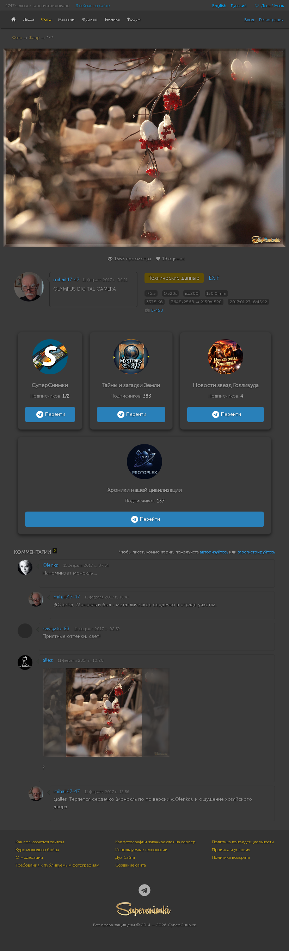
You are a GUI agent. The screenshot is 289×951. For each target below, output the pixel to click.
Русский (239, 5)
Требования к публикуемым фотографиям (57, 865)
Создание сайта (130, 865)
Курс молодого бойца (37, 849)
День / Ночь (272, 5)
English (219, 5)
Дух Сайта (125, 857)
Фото (17, 37)
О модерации (29, 857)
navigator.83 (56, 629)
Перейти (55, 414)
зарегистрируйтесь (256, 552)
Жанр (34, 37)
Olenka (51, 565)
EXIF (214, 278)
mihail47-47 (66, 280)
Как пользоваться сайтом (40, 841)
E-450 (157, 310)
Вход (249, 19)
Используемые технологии (141, 849)
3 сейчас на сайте (93, 5)
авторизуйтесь (214, 552)
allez (48, 660)
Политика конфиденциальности (243, 841)
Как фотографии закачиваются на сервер (155, 841)
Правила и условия (231, 849)
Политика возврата (231, 857)
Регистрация (271, 19)
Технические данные (174, 278)
